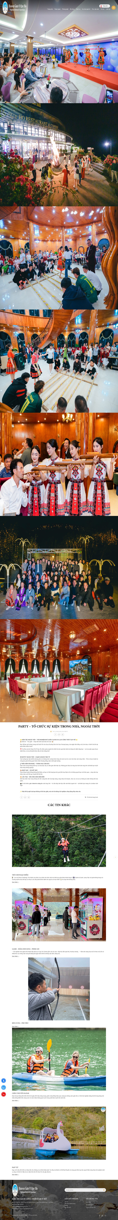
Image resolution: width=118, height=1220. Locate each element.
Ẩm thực (72, 9)
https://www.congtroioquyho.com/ (24, 1208)
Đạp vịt (15, 1167)
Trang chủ (50, 9)
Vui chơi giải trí (86, 9)
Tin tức (102, 9)
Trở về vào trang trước (92, 797)
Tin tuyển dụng (89, 1204)
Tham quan (57, 9)
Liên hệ (108, 9)
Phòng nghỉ (65, 9)
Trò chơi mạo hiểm (20, 875)
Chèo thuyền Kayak (20, 1093)
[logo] (14, 7)
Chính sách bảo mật (91, 1207)
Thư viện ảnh (95, 9)
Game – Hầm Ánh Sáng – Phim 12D (25, 949)
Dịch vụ (78, 9)
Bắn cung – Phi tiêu (20, 1023)
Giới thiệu (88, 1202)
